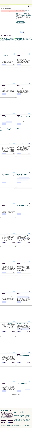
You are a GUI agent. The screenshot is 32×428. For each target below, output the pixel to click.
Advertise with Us (27, 415)
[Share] (23, 32)
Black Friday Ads (22, 411)
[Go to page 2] (8, 143)
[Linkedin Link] (3, 422)
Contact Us (15, 412)
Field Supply (25, 13)
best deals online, (3, 417)
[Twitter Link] (3, 420)
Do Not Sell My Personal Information (23, 420)
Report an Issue (16, 395)
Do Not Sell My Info (16, 415)
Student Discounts (22, 415)
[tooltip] (21, 32)
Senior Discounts (22, 416)
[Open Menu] (1, 6)
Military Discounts (22, 412)
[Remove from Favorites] (29, 54)
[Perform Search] (28, 6)
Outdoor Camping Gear (8, 8)
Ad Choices (17, 420)
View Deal (4, 64)
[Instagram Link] (5, 420)
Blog (25, 412)
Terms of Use (26, 419)
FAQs (14, 411)
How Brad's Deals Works (27, 417)
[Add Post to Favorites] (21, 32)
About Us (26, 411)
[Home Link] (4, 6)
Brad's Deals (2, 8)
